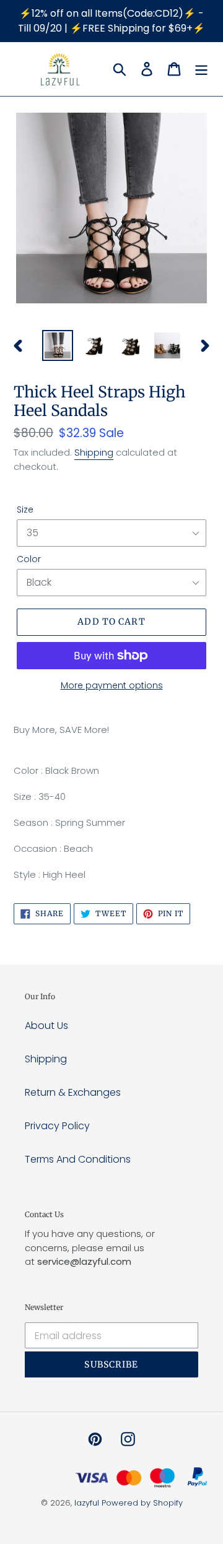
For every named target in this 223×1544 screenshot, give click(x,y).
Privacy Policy (57, 1126)
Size (25, 509)
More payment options (112, 685)
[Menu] (201, 68)
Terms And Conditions (78, 1159)
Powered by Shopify (142, 1503)
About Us (46, 1025)
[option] (57, 345)
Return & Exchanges (73, 1092)
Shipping (93, 452)
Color (29, 559)
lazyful (86, 1503)
